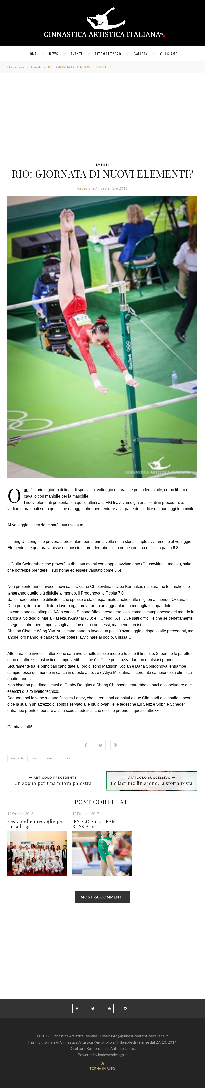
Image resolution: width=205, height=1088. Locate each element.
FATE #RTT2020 (108, 53)
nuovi (34, 758)
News (53, 53)
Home (32, 53)
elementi (17, 758)
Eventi (76, 53)
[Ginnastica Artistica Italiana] (102, 23)
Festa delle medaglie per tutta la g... (36, 823)
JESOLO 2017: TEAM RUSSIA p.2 (94, 823)
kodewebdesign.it (112, 1054)
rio (68, 758)
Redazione (86, 188)
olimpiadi (52, 758)
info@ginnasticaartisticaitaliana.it (139, 1036)
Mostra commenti (102, 897)
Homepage (16, 67)
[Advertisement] (103, 119)
